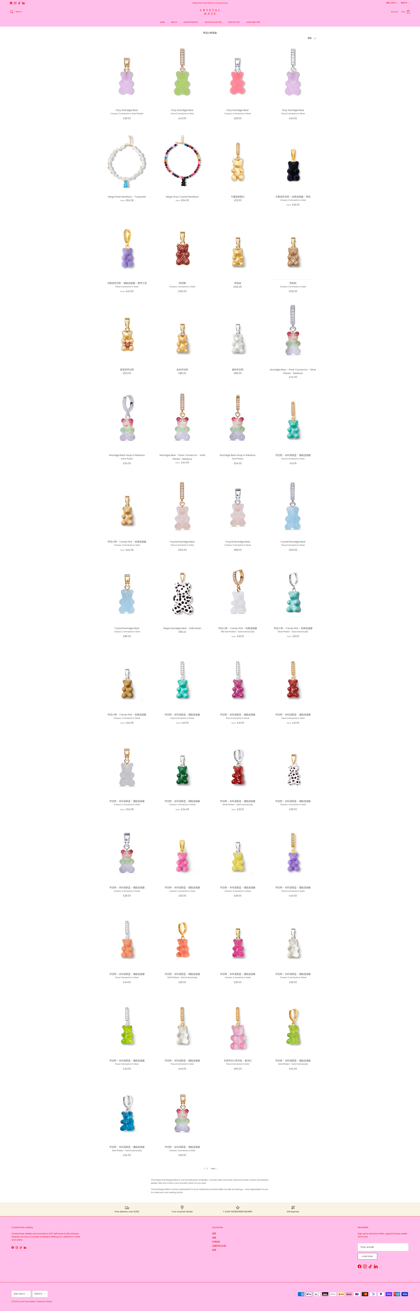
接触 (214, 1237)
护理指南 (216, 1241)
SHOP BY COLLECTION (213, 22)
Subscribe (367, 1256)
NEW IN (174, 22)
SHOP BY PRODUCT (190, 22)
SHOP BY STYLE (234, 22)
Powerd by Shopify (44, 1301)
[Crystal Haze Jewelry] (210, 12)
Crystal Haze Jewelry (27, 1301)
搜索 (214, 1233)
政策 (214, 1250)
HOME (162, 22)
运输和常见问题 (219, 1245)
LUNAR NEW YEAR (253, 22)
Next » (214, 1168)
